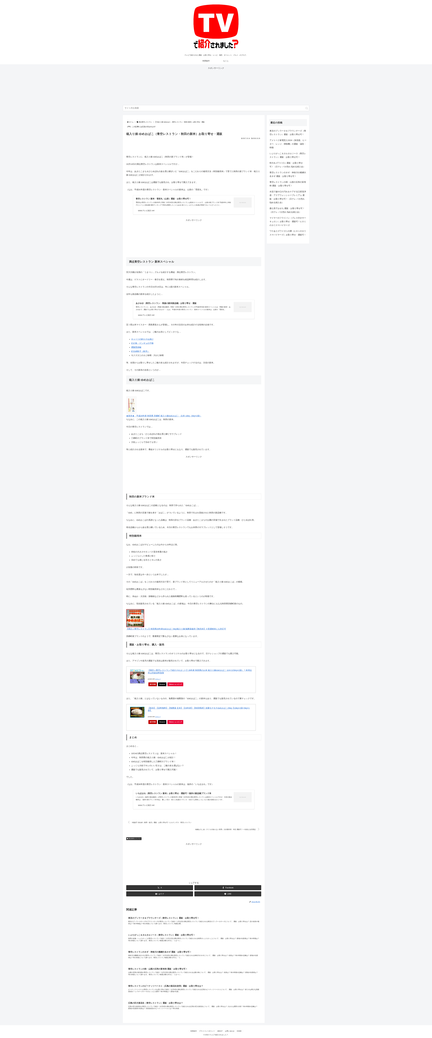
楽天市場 (153, 684)
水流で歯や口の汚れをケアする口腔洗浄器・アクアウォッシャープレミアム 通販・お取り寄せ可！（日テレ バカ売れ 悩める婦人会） (288, 197)
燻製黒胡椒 (136, 347)
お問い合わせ (229, 1031)
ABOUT (220, 1031)
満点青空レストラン (135, 838)
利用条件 (193, 1031)
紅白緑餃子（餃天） (140, 351)
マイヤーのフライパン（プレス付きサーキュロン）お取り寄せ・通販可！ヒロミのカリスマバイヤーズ (288, 221)
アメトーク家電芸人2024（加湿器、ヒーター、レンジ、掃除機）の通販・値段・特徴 (288, 144)
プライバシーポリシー (207, 1031)
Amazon (162, 684)
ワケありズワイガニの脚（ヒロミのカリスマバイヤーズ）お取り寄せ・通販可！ (288, 233)
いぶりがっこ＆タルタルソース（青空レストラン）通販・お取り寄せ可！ (288, 155)
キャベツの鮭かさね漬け (142, 339)
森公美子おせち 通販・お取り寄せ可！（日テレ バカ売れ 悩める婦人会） (287, 210)
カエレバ (158, 679)
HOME (239, 1031)
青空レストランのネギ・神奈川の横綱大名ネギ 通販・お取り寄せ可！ (288, 174)
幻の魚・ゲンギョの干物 (142, 343)
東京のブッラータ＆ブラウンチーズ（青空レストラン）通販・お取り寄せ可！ (288, 133)
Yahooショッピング (175, 684)
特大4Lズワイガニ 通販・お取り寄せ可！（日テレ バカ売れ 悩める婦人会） (287, 165)
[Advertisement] (216, 85)
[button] (307, 108)
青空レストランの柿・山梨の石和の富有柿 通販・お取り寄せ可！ (288, 184)
